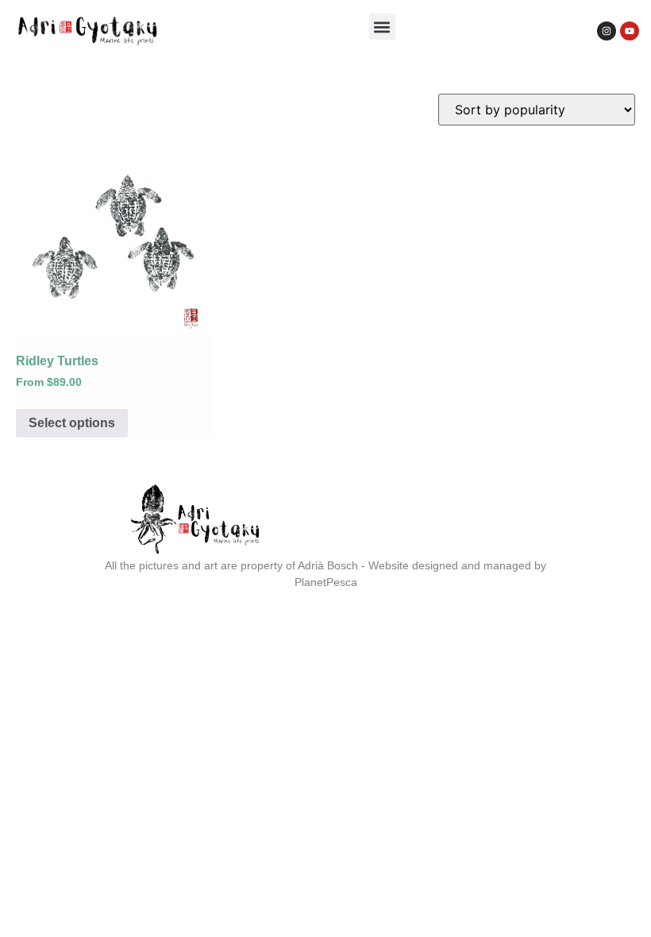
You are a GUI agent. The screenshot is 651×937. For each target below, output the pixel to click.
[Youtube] (629, 30)
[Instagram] (606, 30)
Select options (72, 423)
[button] (382, 26)
